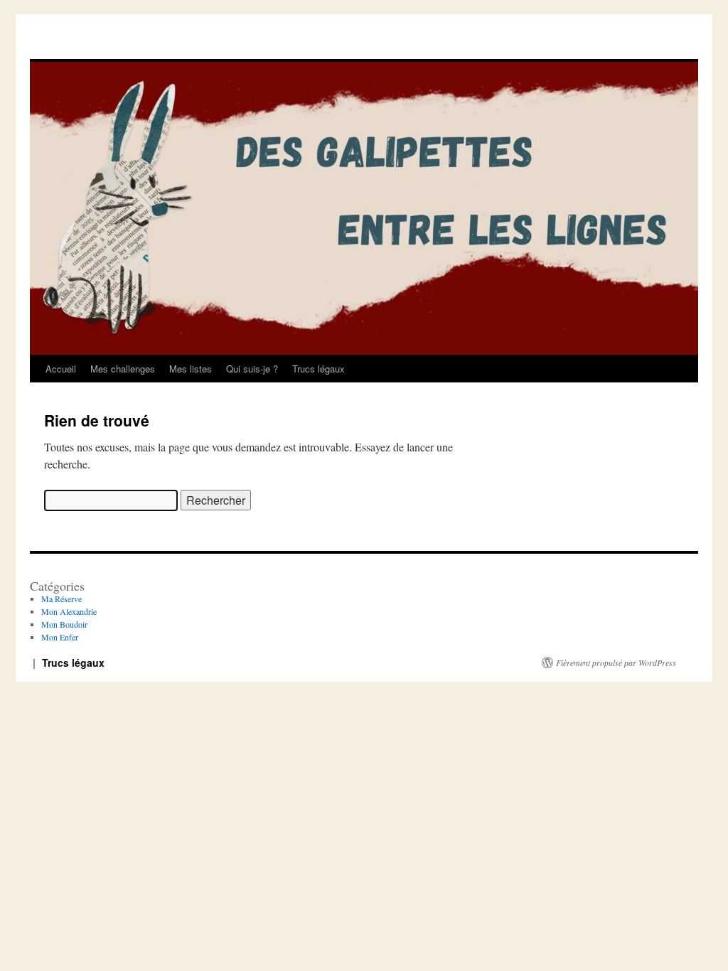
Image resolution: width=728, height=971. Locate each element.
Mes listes (190, 368)
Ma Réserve (61, 598)
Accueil (61, 368)
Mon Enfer (59, 637)
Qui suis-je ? (252, 368)
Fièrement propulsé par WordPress (616, 662)
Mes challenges (122, 368)
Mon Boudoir (64, 624)
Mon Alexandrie (69, 611)
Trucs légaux (318, 368)
